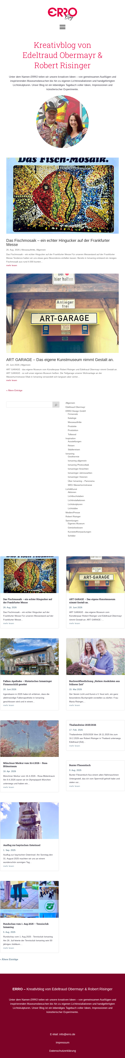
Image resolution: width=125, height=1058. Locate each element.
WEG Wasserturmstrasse (80, 485)
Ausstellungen (74, 441)
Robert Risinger (73, 516)
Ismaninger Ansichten (78, 469)
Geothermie (73, 456)
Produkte (72, 426)
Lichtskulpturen (75, 504)
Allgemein (41, 250)
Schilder (72, 536)
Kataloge (72, 418)
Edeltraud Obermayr (75, 407)
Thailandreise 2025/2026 (82, 724)
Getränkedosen (75, 527)
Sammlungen (72, 520)
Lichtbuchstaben (76, 496)
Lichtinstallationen (76, 500)
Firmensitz (73, 414)
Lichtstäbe (73, 508)
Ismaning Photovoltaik (78, 465)
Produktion (73, 430)
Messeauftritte (28, 250)
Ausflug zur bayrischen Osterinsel (21, 845)
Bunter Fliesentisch (80, 765)
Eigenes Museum (76, 523)
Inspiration (71, 438)
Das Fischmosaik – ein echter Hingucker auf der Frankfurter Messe (58, 242)
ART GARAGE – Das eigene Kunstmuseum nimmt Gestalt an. (60, 359)
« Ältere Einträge (14, 390)
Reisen (71, 445)
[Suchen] (55, 405)
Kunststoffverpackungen (79, 532)
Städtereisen (74, 449)
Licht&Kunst (71, 489)
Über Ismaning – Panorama (81, 481)
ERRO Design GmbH (76, 411)
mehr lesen (11, 265)
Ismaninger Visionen (78, 477)
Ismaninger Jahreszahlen (80, 473)
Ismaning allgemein (77, 460)
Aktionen (72, 492)
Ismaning (70, 453)
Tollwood (72, 434)
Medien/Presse (73, 512)
